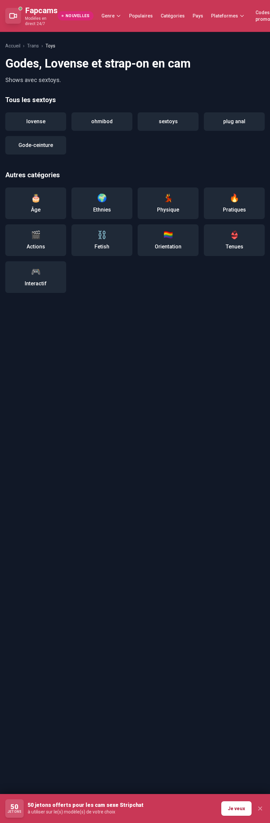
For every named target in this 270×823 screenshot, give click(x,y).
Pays (198, 15)
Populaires (141, 15)
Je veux (236, 808)
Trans (33, 45)
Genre (108, 15)
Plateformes (224, 15)
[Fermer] (260, 808)
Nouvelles (78, 16)
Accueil (12, 45)
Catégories (173, 15)
